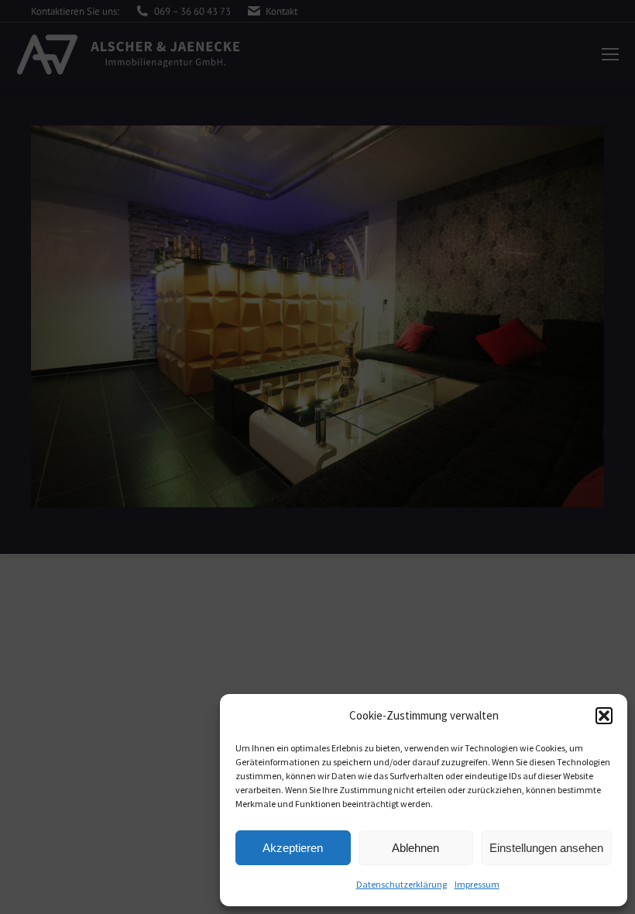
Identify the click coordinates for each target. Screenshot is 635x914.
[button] (604, 715)
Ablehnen (415, 847)
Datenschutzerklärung (401, 884)
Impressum (477, 884)
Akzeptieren (293, 847)
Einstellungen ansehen (546, 847)
